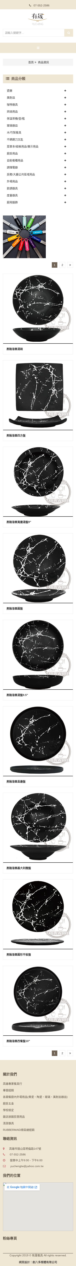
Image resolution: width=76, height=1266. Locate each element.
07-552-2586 (41, 5)
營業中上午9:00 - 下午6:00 (26, 1160)
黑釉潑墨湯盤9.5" (17, 695)
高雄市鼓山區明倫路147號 (25, 1148)
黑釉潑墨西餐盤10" (18, 1041)
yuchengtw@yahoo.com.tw (26, 1166)
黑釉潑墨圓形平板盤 (18, 954)
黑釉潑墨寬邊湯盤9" (18, 522)
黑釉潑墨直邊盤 (16, 781)
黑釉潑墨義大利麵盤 (18, 868)
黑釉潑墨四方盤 (16, 435)
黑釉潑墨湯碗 (14, 348)
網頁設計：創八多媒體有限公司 (38, 1262)
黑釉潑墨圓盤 (14, 608)
